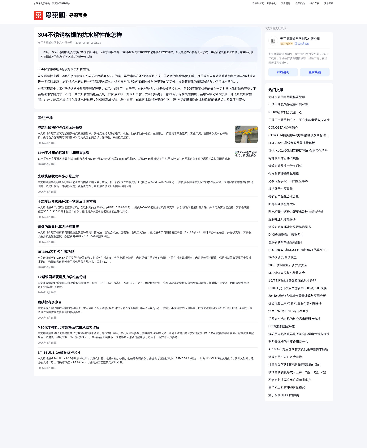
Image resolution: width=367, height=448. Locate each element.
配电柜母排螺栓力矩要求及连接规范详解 (295, 211)
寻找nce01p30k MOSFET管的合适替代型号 (298, 150)
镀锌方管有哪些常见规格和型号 (289, 227)
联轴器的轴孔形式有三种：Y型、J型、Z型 (297, 372)
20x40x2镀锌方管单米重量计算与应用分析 (297, 295)
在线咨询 (283, 72)
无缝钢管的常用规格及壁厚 (286, 97)
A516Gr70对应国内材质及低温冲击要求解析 (298, 349)
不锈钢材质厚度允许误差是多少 (289, 379)
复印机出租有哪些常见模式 (286, 387)
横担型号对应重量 (280, 188)
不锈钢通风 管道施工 (282, 257)
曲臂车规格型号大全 (282, 204)
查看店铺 (315, 72)
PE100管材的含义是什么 (285, 112)
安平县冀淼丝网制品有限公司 (300, 38)
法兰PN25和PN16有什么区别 (288, 311)
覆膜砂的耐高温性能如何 (285, 242)
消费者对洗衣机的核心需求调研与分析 (294, 318)
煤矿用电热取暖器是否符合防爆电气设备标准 (299, 334)
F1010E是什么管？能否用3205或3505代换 (297, 288)
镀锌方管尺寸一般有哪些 (285, 165)
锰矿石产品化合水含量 (283, 196)
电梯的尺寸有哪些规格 (283, 158)
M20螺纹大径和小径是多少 (286, 272)
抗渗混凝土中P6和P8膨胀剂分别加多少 (295, 303)
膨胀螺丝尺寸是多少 (282, 219)
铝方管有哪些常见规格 (283, 173)
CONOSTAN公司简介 (283, 127)
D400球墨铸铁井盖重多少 (285, 234)
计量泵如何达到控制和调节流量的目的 (294, 364)
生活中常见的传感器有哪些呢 (288, 104)
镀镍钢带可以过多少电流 (285, 357)
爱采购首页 (258, 3)
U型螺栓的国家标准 (281, 326)
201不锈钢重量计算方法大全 (287, 265)
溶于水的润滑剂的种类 (283, 395)
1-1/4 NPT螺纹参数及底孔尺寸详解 (292, 280)
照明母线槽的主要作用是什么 (288, 341)
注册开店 (328, 3)
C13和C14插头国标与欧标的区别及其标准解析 (298, 137)
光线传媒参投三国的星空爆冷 (288, 181)
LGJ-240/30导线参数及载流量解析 (291, 142)
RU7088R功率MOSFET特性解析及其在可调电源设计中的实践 (298, 251)
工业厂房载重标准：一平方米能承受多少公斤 (299, 120)
